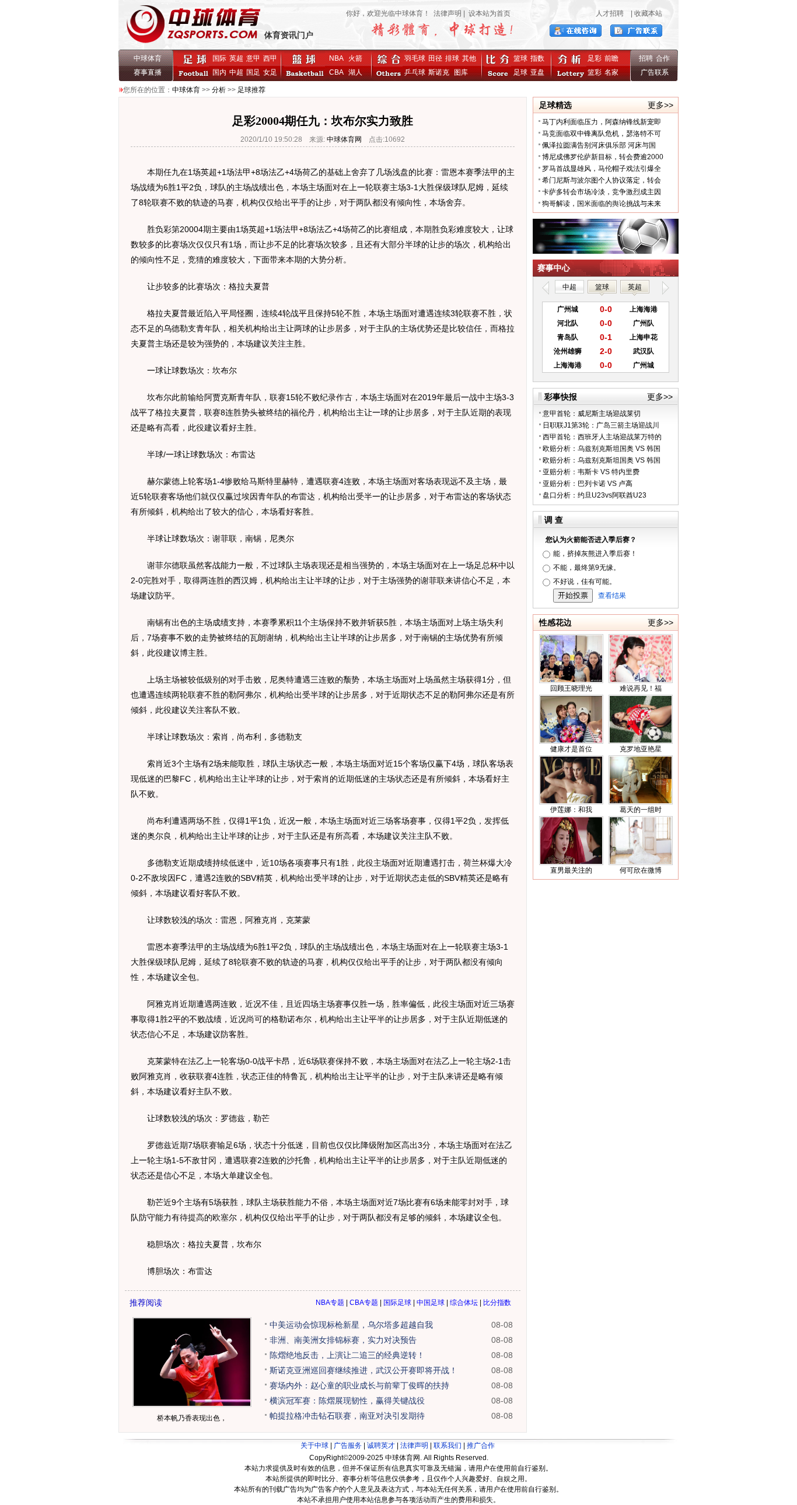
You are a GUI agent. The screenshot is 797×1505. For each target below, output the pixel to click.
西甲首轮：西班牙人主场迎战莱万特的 (602, 437)
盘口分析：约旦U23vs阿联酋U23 (594, 495)
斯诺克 (440, 72)
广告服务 (348, 1445)
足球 (520, 72)
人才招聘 (610, 13)
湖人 (355, 72)
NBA (336, 58)
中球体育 (148, 58)
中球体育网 (344, 139)
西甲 (270, 58)
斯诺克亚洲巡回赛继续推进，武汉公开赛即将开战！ (363, 1370)
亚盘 (537, 72)
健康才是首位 (571, 749)
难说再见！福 (641, 688)
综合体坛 (464, 1302)
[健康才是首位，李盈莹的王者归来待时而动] (571, 741)
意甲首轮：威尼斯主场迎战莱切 (592, 414)
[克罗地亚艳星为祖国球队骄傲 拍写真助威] (641, 741)
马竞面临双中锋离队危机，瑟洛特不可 (601, 134)
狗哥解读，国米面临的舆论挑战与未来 (601, 204)
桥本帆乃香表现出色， (192, 1418)
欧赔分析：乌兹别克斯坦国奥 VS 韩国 (601, 448)
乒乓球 (414, 72)
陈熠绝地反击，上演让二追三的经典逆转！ (347, 1355)
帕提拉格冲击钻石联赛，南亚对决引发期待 (347, 1415)
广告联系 (655, 72)
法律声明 (448, 13)
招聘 (646, 58)
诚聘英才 (381, 1445)
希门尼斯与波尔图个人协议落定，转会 (601, 180)
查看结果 (612, 596)
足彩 (595, 58)
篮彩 (595, 72)
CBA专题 (363, 1302)
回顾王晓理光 (571, 688)
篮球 (520, 58)
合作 (663, 58)
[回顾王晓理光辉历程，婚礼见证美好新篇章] (571, 681)
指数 (537, 58)
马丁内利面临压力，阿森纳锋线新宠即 (601, 122)
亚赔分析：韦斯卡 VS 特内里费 (591, 472)
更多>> (660, 105)
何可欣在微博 (641, 870)
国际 (219, 58)
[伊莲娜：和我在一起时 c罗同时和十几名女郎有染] (571, 802)
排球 (452, 58)
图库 (461, 72)
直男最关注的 (571, 870)
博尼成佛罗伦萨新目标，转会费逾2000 (602, 157)
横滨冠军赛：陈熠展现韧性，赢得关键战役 (347, 1400)
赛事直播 (148, 72)
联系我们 (448, 1445)
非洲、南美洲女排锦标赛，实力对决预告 (343, 1340)
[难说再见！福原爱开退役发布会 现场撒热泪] (641, 681)
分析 (219, 90)
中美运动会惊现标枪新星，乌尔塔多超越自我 (351, 1324)
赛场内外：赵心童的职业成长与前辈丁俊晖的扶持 (359, 1385)
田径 (435, 58)
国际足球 (397, 1302)
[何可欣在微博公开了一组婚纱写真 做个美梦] (641, 863)
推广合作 (481, 1445)
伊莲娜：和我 (571, 810)
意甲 (253, 58)
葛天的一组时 (641, 810)
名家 (611, 72)
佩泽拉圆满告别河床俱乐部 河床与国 (599, 145)
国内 (219, 72)
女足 (270, 72)
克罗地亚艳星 (641, 749)
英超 (236, 58)
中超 (236, 72)
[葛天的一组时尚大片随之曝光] (641, 802)
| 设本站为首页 (486, 13)
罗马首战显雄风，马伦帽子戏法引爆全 (601, 168)
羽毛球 (414, 58)
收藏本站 (648, 13)
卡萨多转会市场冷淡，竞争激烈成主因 (601, 192)
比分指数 (497, 1302)
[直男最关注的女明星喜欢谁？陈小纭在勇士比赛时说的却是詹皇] (571, 863)
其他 (469, 58)
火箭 (355, 58)
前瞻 (611, 58)
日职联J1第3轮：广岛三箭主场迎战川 (601, 425)
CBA (338, 72)
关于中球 (314, 1445)
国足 (253, 72)
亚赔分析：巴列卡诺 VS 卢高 (587, 484)
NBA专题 (330, 1302)
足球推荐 (251, 90)
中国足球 (431, 1302)
